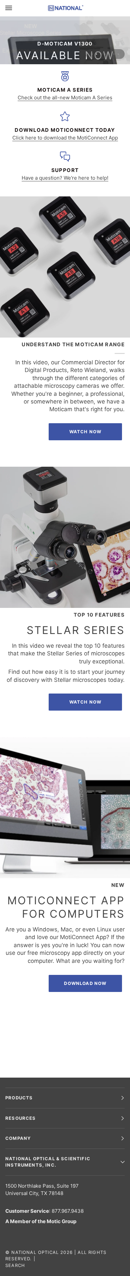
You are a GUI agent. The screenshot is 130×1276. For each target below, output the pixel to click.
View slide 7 (118, 54)
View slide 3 (100, 54)
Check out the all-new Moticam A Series (65, 97)
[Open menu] (15, 8)
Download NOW (85, 983)
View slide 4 (105, 54)
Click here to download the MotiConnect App (65, 137)
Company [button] (18, 1138)
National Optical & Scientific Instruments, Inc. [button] (47, 1162)
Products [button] (19, 1097)
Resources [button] (20, 1118)
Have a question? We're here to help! (65, 178)
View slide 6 (113, 54)
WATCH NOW (85, 702)
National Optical (35, 1252)
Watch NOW (85, 431)
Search (15, 1265)
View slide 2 (96, 54)
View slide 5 (109, 54)
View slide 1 (92, 54)
